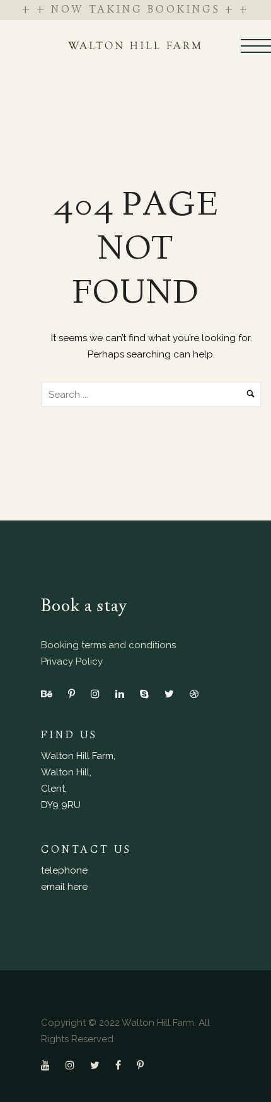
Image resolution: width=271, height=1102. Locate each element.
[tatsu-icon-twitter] (172, 694)
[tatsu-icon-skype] (147, 694)
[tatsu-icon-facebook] (121, 1065)
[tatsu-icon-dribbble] (194, 694)
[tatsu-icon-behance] (50, 694)
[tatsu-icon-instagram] (98, 694)
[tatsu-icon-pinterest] (74, 694)
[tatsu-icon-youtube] (48, 1065)
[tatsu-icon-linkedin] (122, 694)
